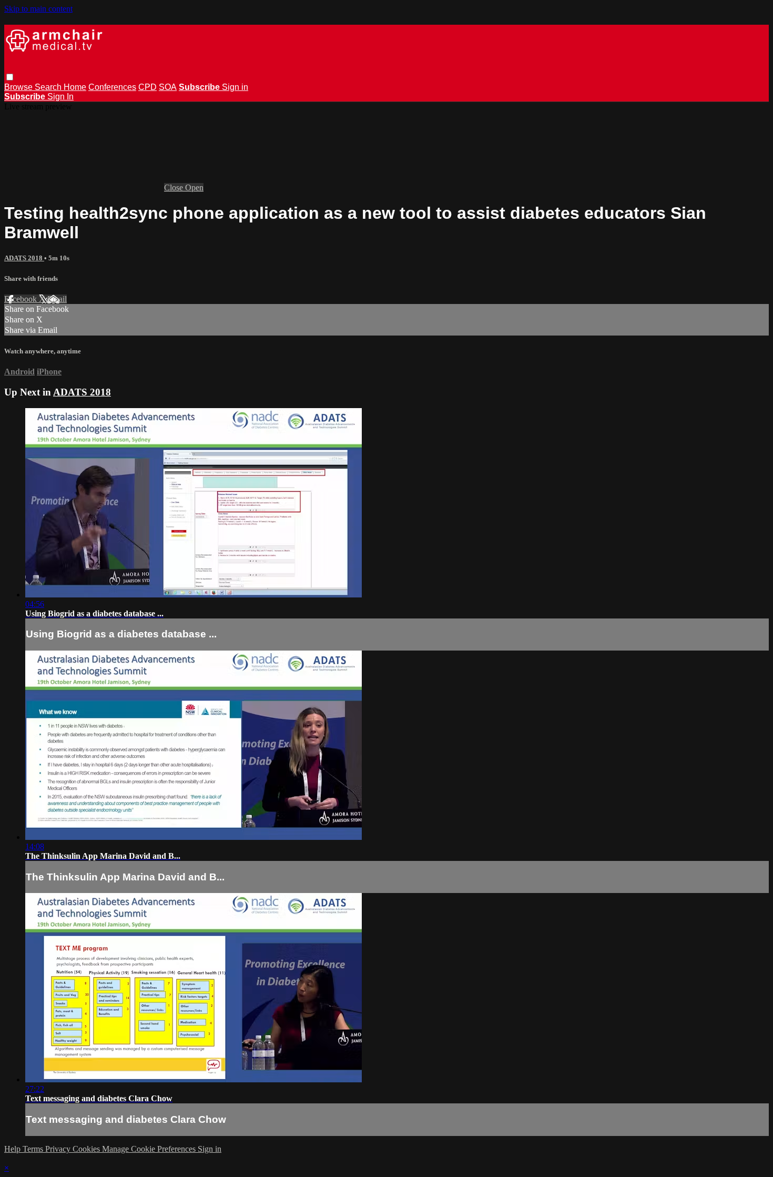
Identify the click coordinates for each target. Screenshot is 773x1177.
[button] (9, 77)
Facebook (21, 299)
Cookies (87, 1148)
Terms (34, 1148)
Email (57, 299)
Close (174, 187)
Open (194, 187)
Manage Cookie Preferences (150, 1148)
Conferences (112, 87)
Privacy (59, 1148)
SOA (168, 87)
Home (75, 87)
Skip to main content (38, 8)
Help (13, 1148)
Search (49, 87)
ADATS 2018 (24, 258)
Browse (19, 87)
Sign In (60, 96)
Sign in (235, 87)
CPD (147, 87)
